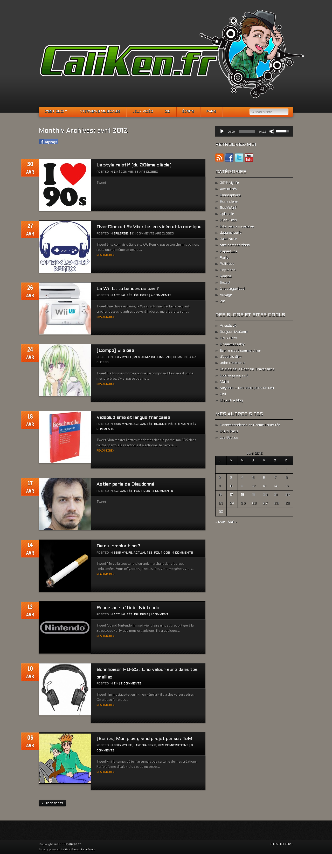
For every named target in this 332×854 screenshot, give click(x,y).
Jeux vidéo (143, 111)
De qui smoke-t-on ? (118, 546)
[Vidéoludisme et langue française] (65, 437)
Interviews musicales (100, 111)
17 (231, 494)
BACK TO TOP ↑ (282, 844)
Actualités (123, 295)
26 (254, 503)
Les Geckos (229, 437)
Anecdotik (228, 325)
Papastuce (228, 251)
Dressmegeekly (232, 344)
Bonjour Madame (234, 332)
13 (264, 486)
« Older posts (52, 803)
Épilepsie (121, 233)
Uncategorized (232, 289)
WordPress (72, 850)
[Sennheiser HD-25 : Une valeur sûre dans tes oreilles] (65, 689)
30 (221, 512)
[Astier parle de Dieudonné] (65, 504)
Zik (116, 172)
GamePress (87, 850)
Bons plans (229, 201)
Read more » (105, 255)
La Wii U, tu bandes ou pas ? (127, 289)
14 (276, 486)
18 (242, 494)
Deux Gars (228, 338)
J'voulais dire (230, 357)
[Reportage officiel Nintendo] (65, 628)
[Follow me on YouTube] (249, 158)
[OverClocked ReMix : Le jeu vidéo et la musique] (65, 247)
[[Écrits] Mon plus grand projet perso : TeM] (65, 758)
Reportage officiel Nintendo (127, 608)
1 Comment (159, 614)
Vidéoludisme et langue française (133, 417)
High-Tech (228, 220)
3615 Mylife (123, 357)
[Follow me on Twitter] (239, 158)
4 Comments (161, 295)
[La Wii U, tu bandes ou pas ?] (65, 309)
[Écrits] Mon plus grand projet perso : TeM (144, 739)
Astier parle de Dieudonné (125, 484)
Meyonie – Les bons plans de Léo (247, 388)
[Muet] (271, 131)
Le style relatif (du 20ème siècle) (133, 165)
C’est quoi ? (56, 111)
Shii (223, 394)
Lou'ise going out (234, 375)
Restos (226, 276)
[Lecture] (222, 131)
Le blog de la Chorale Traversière (247, 369)
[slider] (247, 131)
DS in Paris (229, 431)
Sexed (225, 282)
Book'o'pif (228, 208)
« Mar (220, 522)
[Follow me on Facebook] (229, 158)
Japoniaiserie (145, 745)
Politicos (142, 491)
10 (231, 486)
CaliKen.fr (73, 844)
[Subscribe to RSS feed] (219, 158)
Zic (167, 111)
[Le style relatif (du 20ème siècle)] (65, 185)
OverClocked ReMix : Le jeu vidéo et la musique (149, 227)
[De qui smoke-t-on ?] (65, 566)
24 (232, 503)
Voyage (226, 295)
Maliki (224, 382)
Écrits (188, 111)
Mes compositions (149, 357)
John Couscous (232, 363)
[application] (254, 131)
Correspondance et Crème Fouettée (250, 425)
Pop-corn (228, 270)
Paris (211, 111)
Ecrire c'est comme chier (240, 350)
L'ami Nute (228, 239)
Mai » (232, 522)
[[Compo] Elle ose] (65, 370)
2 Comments (131, 683)
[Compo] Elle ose (115, 350)
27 (265, 503)
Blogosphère (165, 424)
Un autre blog (231, 400)
